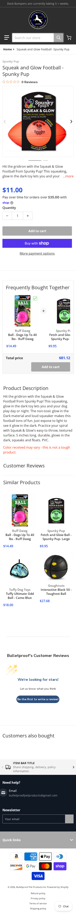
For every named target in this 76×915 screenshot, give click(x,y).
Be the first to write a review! (38, 699)
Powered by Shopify (58, 887)
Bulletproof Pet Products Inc (31, 887)
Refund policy (38, 893)
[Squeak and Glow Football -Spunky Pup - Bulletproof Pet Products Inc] (34, 160)
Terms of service (38, 903)
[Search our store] (58, 37)
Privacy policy (38, 898)
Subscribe (69, 818)
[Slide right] (71, 121)
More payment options (37, 253)
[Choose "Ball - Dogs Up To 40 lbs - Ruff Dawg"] (35, 298)
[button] (6, 38)
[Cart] (69, 37)
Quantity (9, 207)
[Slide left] (5, 121)
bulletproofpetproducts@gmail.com (33, 795)
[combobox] (36, 37)
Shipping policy (38, 908)
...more (68, 176)
